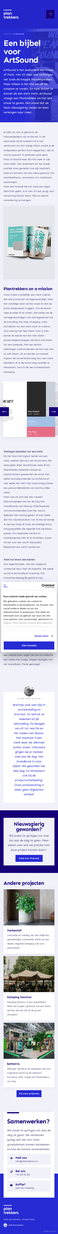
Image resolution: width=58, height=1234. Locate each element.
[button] (50, 14)
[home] (11, 14)
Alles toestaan (29, 645)
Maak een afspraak (29, 858)
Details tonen (41, 636)
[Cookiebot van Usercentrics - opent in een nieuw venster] (42, 586)
